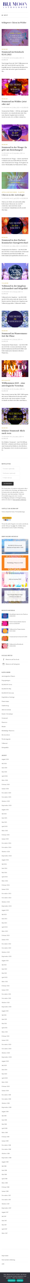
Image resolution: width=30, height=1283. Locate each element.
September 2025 (7, 805)
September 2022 (7, 956)
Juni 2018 (4, 1170)
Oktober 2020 (6, 1053)
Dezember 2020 (6, 1044)
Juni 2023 (4, 918)
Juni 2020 (4, 1069)
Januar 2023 (5, 939)
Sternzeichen (6, 735)
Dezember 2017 (6, 1195)
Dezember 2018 (6, 1145)
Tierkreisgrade (6, 739)
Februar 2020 (6, 1086)
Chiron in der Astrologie (13, 195)
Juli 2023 (4, 914)
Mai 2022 (4, 973)
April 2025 (5, 826)
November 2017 (6, 1199)
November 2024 (6, 847)
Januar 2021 (5, 1040)
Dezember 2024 (6, 843)
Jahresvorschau (6, 709)
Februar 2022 (6, 986)
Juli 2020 (4, 1065)
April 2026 (5, 776)
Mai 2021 (4, 1023)
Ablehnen (19, 1280)
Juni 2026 (4, 768)
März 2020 (5, 1082)
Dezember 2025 (6, 793)
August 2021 (5, 1011)
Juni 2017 (4, 1220)
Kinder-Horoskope (7, 714)
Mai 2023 (4, 923)
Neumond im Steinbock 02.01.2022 (13, 53)
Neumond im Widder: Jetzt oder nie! (14, 102)
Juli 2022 (4, 965)
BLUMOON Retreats (8, 693)
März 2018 (5, 1183)
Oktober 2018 (6, 1153)
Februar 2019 (5, 1137)
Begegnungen (6, 680)
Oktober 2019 (6, 1103)
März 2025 (5, 830)
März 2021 (5, 1032)
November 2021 (6, 998)
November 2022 (6, 948)
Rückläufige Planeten (8, 730)
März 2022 (5, 981)
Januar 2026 (5, 788)
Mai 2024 (4, 872)
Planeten (21, 192)
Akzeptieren (11, 1280)
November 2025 (6, 797)
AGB (3, 1264)
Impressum (5, 1255)
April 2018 (4, 1178)
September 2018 (6, 1157)
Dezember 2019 (6, 1095)
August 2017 (5, 1212)
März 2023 (5, 931)
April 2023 (5, 927)
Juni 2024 (4, 868)
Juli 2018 (4, 1166)
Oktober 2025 (6, 801)
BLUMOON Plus (6, 689)
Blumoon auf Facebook (12, 659)
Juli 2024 (4, 864)
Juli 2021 (4, 1015)
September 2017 (6, 1208)
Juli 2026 (4, 763)
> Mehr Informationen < (18, 1278)
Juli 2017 (4, 1216)
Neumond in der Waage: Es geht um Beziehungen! (14, 148)
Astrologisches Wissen (9, 192)
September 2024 (7, 856)
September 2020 (7, 1057)
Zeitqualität (6, 380)
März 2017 (5, 1233)
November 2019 (6, 1099)
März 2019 (5, 1132)
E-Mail (13, 526)
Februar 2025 (6, 835)
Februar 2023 (6, 935)
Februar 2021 (5, 1036)
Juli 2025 (4, 814)
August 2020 (5, 1061)
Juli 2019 (4, 1116)
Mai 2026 (4, 772)
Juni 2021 (4, 1019)
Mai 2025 (4, 822)
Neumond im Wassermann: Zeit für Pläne (14, 334)
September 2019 (6, 1107)
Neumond (5, 49)
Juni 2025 (4, 818)
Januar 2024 (5, 889)
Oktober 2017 (6, 1204)
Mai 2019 (4, 1124)
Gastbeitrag (5, 705)
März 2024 (5, 881)
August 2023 (5, 910)
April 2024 (5, 877)
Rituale (4, 726)
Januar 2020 (5, 1090)
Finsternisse (5, 701)
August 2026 (5, 759)
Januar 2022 (5, 990)
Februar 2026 (6, 784)
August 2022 (5, 960)
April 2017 (4, 1229)
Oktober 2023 (6, 902)
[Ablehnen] (28, 1278)
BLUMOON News (7, 684)
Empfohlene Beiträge (8, 697)
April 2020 (5, 1078)
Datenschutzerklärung (8, 1260)
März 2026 (5, 780)
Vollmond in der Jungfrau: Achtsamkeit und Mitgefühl (15, 287)
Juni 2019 (4, 1120)
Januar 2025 (5, 839)
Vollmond (5, 283)
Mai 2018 (4, 1174)
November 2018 (6, 1149)
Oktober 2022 (6, 952)
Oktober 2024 (6, 851)
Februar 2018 (5, 1187)
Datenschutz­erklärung (19, 500)
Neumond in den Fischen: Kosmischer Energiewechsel (15, 241)
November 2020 (6, 1048)
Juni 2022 (4, 969)
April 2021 (4, 1027)
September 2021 (6, 1007)
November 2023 (6, 897)
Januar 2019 (5, 1141)
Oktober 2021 (6, 1002)
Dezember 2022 (6, 944)
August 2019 (5, 1111)
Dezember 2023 (6, 893)
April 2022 (5, 977)
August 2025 (5, 809)
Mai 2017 (4, 1225)
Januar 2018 (5, 1191)
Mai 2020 (4, 1074)
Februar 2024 (6, 885)
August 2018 (5, 1162)
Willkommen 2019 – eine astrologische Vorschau (13, 384)
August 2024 (5, 860)
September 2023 (7, 906)
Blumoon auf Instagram (13, 664)
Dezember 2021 (6, 994)
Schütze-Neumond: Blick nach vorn (13, 432)
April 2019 (4, 1128)
